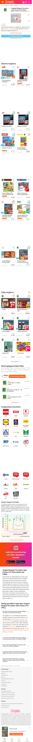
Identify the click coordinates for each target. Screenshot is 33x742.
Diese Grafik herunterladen (17, 540)
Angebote (16, 5)
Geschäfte (6, 5)
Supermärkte (11, 626)
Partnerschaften (5, 707)
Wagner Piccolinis (8, 632)
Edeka (11, 5)
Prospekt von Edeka (9, 29)
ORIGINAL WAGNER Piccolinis (20, 630)
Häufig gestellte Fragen (6, 671)
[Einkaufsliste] (26, 2)
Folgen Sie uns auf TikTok (7, 698)
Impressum (3, 684)
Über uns (3, 680)
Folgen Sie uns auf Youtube (7, 696)
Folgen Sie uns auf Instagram (8, 694)
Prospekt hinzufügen (6, 682)
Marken (3, 677)
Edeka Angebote (7, 292)
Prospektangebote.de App (7, 678)
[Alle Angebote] (29, 292)
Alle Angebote (4, 675)
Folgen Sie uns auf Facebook (8, 692)
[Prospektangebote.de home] (10, 2)
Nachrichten (4, 686)
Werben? (3, 673)
